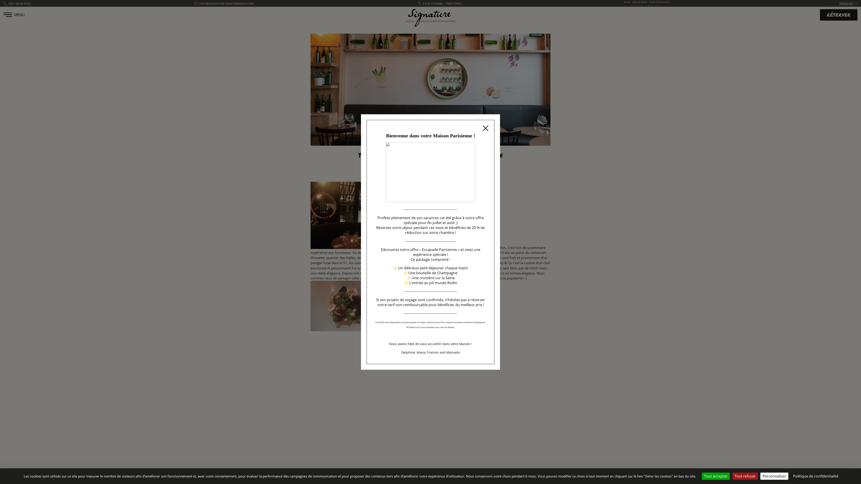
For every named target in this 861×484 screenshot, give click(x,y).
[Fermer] (485, 128)
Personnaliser (774, 476)
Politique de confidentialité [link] (815, 476)
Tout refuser (745, 476)
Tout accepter (716, 476)
